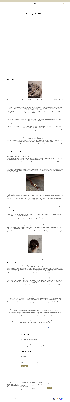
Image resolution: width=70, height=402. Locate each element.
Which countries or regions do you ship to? (26, 380)
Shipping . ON (35, 0)
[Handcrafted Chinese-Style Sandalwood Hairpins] (35, 89)
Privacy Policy (40, 382)
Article (33, 11)
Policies (40, 5)
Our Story (46, 5)
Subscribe (49, 387)
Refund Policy (40, 386)
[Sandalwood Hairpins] (35, 244)
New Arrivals (28, 5)
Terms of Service (40, 380)
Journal (51, 5)
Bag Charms (35, 5)
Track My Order (57, 5)
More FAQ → (22, 391)
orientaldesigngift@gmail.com (13, 381)
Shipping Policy (40, 384)
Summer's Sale (17, 5)
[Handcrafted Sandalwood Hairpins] (35, 182)
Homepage (11, 5)
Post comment (24, 366)
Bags (23, 5)
